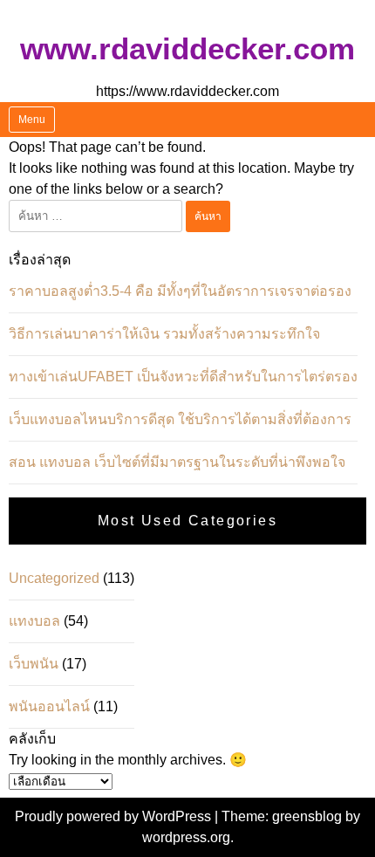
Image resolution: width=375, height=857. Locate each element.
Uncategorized (54, 578)
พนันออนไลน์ (49, 706)
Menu (31, 119)
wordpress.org (186, 837)
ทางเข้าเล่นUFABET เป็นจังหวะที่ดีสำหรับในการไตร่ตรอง (183, 376)
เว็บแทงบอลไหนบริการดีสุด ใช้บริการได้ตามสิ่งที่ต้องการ (180, 419)
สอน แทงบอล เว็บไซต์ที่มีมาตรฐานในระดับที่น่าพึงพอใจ (177, 462)
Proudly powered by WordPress (115, 816)
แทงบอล (34, 621)
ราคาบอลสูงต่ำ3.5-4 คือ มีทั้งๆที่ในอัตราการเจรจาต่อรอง (180, 291)
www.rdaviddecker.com (187, 48)
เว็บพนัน (33, 663)
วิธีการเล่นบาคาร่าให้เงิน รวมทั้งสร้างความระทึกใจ (164, 333)
